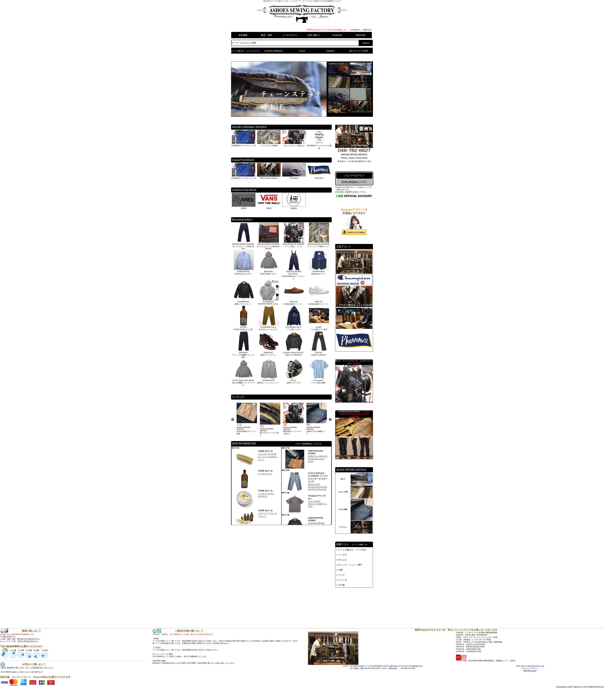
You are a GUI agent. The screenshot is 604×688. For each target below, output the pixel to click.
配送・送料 (266, 35)
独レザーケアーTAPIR (358, 51)
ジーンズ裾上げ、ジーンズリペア (245, 51)
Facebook (337, 35)
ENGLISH (360, 35)
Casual (302, 51)
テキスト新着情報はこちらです (308, 444)
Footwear (330, 51)
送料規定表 (37, 668)
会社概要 (243, 35)
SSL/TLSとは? (530, 679)
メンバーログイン (354, 175)
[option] (247, 419)
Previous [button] (232, 419)
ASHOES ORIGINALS (273, 51)
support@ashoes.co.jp (535, 666)
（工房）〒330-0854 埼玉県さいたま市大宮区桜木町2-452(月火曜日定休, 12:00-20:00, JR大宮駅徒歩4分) (382, 666)
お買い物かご (313, 35)
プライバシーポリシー (530, 668)
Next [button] (330, 419)
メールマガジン (290, 35)
